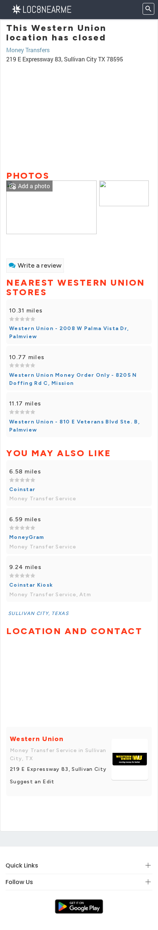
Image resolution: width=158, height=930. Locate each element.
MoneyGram (26, 537)
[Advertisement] (79, 114)
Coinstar (22, 489)
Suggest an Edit (32, 782)
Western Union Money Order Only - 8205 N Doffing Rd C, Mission (73, 379)
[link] (51, 206)
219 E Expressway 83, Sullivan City (58, 769)
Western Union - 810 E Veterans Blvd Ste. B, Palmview (74, 426)
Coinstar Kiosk (31, 585)
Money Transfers (28, 50)
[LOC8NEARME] (41, 8)
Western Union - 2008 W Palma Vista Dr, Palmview (69, 332)
